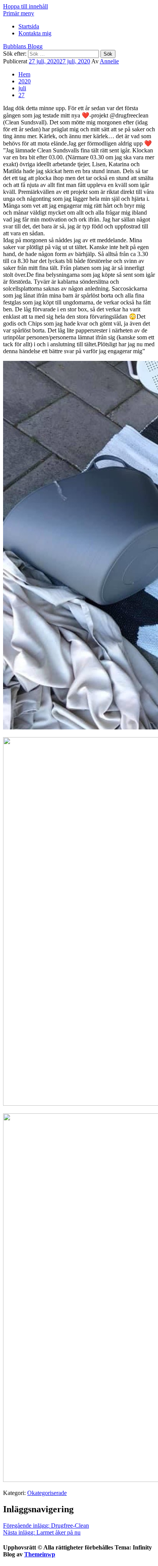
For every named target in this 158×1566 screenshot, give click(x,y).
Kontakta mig (34, 33)
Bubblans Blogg (23, 46)
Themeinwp (39, 1554)
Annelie (109, 61)
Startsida (28, 26)
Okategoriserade (47, 1493)
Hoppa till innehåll (25, 6)
